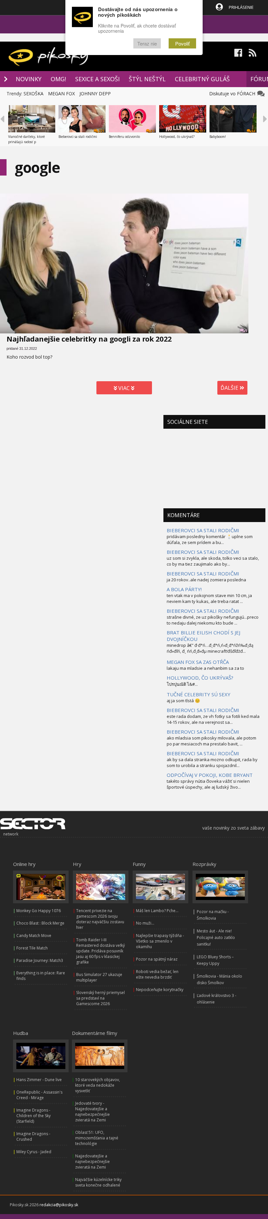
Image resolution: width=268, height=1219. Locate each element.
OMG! (58, 79)
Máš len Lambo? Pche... (157, 910)
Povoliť (182, 43)
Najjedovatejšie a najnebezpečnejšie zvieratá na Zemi (92, 1161)
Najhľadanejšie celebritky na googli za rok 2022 (89, 339)
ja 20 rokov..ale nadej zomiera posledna (206, 580)
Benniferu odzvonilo (124, 136)
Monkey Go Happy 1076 (38, 910)
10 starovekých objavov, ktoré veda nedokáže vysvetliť (97, 1085)
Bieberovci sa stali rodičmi (78, 136)
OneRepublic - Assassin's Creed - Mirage (39, 1094)
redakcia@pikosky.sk (59, 1205)
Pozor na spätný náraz (156, 959)
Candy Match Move (33, 935)
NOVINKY (29, 79)
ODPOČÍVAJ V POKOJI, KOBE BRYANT (210, 775)
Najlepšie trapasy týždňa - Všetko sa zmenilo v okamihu (160, 941)
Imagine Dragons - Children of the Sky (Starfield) (33, 1115)
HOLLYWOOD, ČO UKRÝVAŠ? (200, 677)
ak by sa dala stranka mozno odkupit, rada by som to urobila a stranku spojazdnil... (212, 762)
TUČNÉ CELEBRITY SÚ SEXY (198, 694)
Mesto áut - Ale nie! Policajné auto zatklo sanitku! (216, 937)
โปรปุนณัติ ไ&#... (182, 684)
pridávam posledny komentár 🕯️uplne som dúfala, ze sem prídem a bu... (210, 539)
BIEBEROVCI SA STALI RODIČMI (203, 530)
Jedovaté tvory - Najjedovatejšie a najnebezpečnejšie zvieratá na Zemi (92, 1111)
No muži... (145, 923)
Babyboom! (217, 136)
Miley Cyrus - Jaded (33, 1151)
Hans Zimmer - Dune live (39, 1079)
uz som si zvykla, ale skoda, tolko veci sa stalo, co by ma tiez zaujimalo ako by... (213, 561)
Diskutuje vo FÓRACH (233, 93)
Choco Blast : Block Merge (40, 923)
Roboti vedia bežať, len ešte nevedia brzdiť (157, 974)
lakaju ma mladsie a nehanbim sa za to (205, 668)
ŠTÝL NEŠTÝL (147, 79)
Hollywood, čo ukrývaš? (176, 136)
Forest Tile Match (32, 948)
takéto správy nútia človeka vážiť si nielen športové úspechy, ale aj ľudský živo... (208, 784)
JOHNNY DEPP (95, 93)
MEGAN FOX (61, 93)
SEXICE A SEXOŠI (97, 79)
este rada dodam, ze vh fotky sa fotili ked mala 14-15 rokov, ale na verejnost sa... (213, 719)
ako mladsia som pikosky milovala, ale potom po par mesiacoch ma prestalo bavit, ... (211, 741)
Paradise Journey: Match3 (39, 960)
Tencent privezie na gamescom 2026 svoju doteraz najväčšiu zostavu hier (100, 919)
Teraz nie (147, 43)
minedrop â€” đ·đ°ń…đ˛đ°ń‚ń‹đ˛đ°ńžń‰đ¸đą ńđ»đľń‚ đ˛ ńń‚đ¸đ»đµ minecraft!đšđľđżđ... (210, 648)
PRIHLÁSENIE (241, 7)
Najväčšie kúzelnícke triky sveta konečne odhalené (98, 1182)
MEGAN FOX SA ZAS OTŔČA (198, 662)
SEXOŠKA (33, 93)
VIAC (124, 388)
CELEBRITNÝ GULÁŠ (202, 79)
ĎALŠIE (230, 387)
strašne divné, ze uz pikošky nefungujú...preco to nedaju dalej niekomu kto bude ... (213, 620)
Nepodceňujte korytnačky (159, 989)
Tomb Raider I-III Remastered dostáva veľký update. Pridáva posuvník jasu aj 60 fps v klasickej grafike (100, 951)
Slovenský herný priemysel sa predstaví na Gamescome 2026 (100, 998)
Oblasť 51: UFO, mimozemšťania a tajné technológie (96, 1138)
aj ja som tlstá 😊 (183, 700)
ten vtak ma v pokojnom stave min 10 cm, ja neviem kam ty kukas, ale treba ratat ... (209, 598)
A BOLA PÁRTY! (184, 589)
